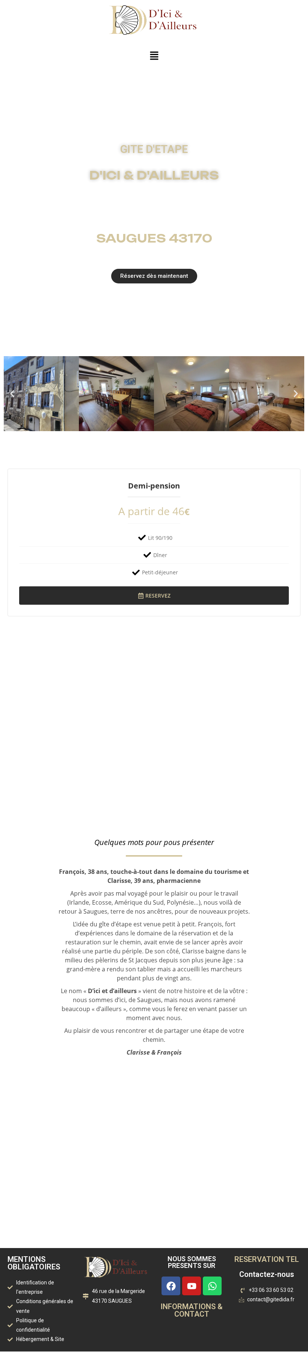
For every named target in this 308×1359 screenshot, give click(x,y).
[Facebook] (171, 1286)
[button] (154, 56)
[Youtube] (191, 1286)
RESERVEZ (158, 595)
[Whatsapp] (212, 1286)
